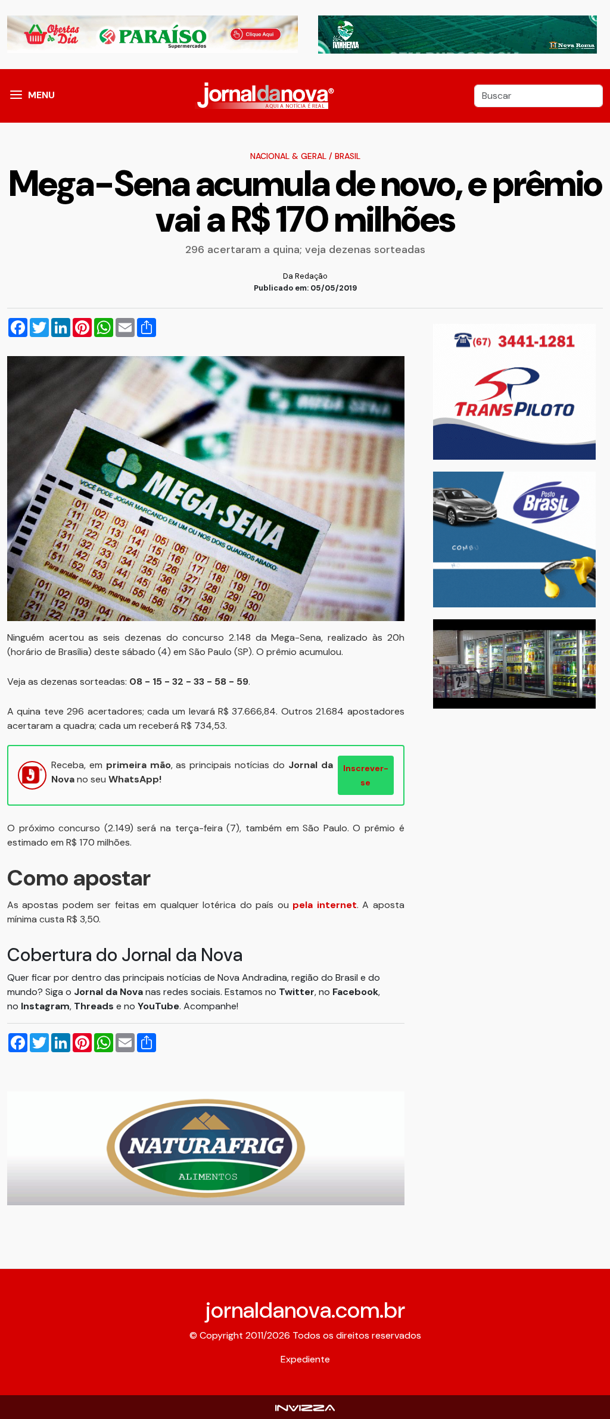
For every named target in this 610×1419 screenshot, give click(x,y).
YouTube (158, 1006)
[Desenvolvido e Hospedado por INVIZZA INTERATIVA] (305, 1407)
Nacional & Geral (288, 156)
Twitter (297, 991)
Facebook (355, 991)
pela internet (324, 905)
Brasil (347, 156)
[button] (16, 96)
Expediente (305, 1359)
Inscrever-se (365, 775)
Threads (95, 1006)
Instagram (45, 1006)
